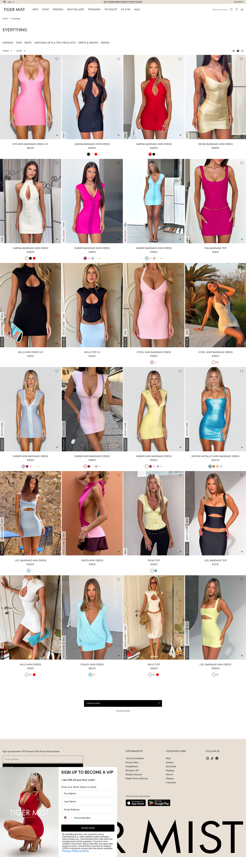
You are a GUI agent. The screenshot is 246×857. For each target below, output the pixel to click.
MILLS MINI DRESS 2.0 (30, 352)
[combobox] (67, 818)
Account (238, 2)
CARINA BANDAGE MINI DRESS (92, 144)
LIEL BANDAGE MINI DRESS (30, 560)
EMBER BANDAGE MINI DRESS (92, 248)
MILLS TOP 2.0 (92, 352)
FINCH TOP (215, 768)
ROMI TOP (154, 560)
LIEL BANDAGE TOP (215, 560)
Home (5, 18)
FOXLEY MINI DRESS (92, 664)
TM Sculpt (110, 9)
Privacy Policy (70, 851)
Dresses (58, 9)
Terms (85, 851)
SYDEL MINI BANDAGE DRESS (154, 352)
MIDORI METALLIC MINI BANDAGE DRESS (215, 456)
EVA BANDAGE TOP (215, 248)
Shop (45, 9)
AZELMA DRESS (154, 768)
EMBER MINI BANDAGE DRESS (30, 456)
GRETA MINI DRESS (92, 560)
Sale (137, 9)
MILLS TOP (154, 664)
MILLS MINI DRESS (30, 664)
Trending (94, 9)
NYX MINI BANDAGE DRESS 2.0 (30, 144)
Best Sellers (75, 9)
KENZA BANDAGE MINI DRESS (215, 144)
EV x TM (125, 9)
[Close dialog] (112, 772)
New (35, 9)
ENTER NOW (88, 828)
